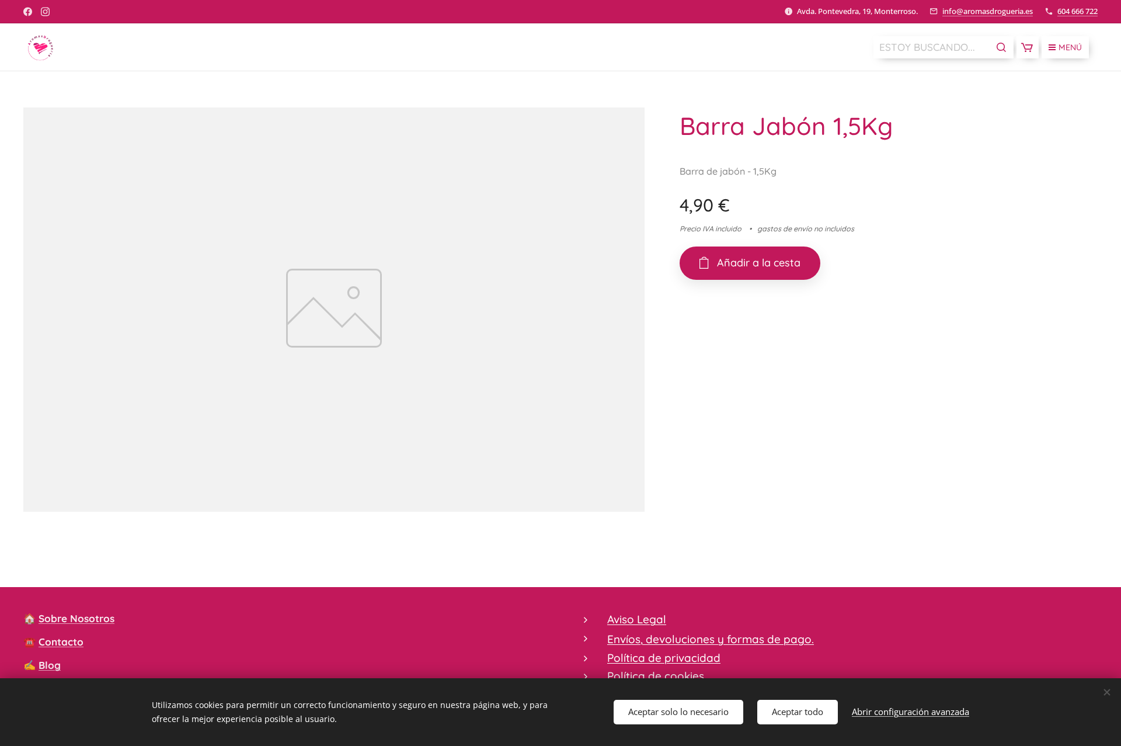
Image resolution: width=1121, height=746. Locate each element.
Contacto (61, 642)
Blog (50, 665)
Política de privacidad (663, 658)
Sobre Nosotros (76, 618)
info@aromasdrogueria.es (987, 11)
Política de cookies (655, 676)
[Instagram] (45, 12)
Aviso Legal (636, 619)
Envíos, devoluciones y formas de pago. (710, 639)
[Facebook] (27, 12)
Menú (1070, 47)
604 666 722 (1077, 11)
